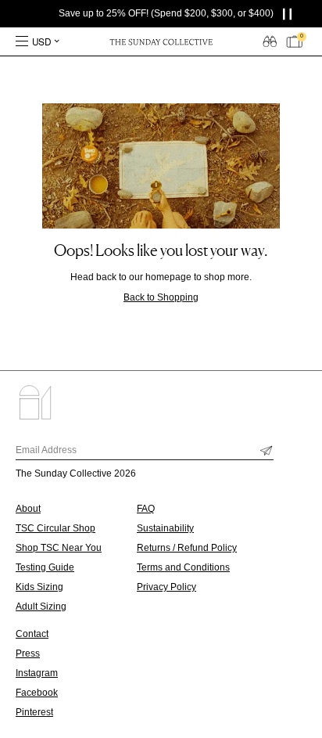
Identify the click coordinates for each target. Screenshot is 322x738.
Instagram (37, 673)
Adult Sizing (41, 606)
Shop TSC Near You (59, 547)
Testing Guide (45, 567)
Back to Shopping (161, 297)
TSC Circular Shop (55, 528)
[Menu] (22, 41)
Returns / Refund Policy (187, 547)
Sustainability (165, 528)
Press (28, 653)
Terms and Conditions (183, 567)
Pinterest (34, 712)
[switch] (270, 41)
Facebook (37, 692)
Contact (32, 633)
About (28, 508)
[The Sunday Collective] (161, 41)
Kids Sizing (39, 586)
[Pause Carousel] (291, 14)
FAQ (146, 508)
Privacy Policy (166, 586)
